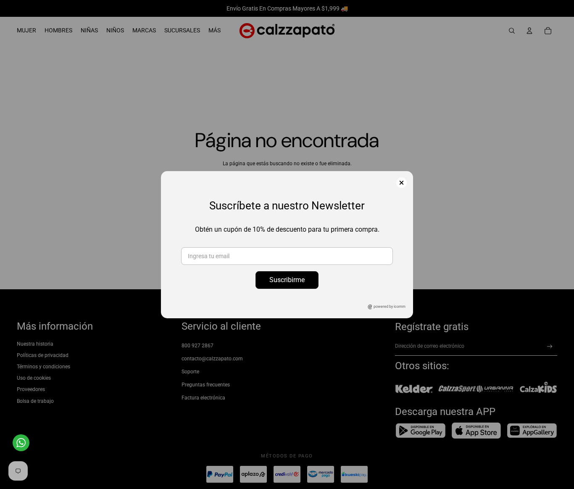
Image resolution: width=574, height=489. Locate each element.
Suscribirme (287, 280)
